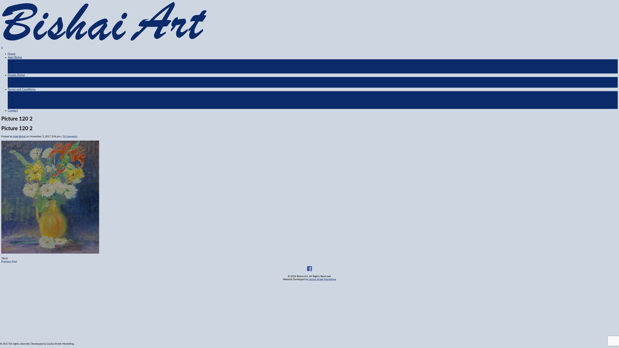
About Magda (22, 85)
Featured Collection (26, 61)
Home (12, 54)
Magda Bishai (16, 75)
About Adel (21, 64)
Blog (17, 71)
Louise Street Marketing (322, 279)
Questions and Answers (29, 100)
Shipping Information (27, 107)
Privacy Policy (23, 96)
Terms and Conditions (22, 89)
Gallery (18, 68)
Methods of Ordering (27, 103)
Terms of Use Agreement (30, 93)
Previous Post (9, 261)
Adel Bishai (15, 57)
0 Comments (70, 136)
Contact (13, 110)
